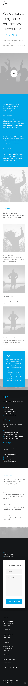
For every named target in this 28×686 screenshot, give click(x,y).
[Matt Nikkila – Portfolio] (5, 3)
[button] (24, 3)
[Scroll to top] (25, 683)
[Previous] (2, 184)
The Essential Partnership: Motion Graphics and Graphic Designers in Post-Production (14, 496)
